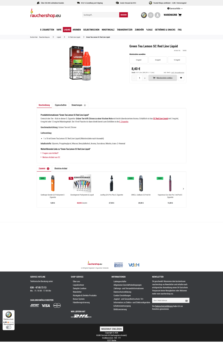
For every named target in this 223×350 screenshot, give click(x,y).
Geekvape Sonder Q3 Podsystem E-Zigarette (53, 196)
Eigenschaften (60, 105)
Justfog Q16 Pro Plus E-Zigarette (111, 195)
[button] (183, 188)
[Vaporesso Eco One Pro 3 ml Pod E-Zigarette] (170, 183)
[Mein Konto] (157, 15)
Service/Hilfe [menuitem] (175, 8)
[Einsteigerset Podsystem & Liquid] (82, 183)
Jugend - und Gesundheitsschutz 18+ (129, 298)
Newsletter (77, 291)
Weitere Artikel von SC (51, 157)
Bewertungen (78, 105)
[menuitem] (105, 14)
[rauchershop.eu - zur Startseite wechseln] (50, 13)
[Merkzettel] (151, 15)
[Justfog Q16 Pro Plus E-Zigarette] (111, 183)
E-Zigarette (123, 121)
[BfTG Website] (118, 264)
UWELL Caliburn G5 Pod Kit (140, 195)
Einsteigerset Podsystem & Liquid (82, 195)
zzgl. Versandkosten (177, 72)
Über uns (76, 281)
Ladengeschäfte (120, 281)
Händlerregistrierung (81, 302)
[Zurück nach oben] (95, 263)
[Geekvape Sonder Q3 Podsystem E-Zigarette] (52, 183)
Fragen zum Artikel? (50, 153)
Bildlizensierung (120, 309)
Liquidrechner (78, 284)
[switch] (8, 327)
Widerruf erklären (111, 328)
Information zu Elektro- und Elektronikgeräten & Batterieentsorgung (132, 304)
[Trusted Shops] (144, 15)
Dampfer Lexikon (79, 288)
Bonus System (79, 298)
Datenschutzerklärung (122, 291)
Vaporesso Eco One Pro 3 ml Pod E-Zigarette (170, 196)
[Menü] (13, 311)
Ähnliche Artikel (60, 168)
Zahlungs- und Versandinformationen (129, 288)
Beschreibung (44, 105)
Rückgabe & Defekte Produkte (85, 295)
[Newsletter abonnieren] (185, 300)
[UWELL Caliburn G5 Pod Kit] (141, 183)
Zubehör (43, 168)
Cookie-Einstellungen (122, 295)
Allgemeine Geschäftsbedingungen (128, 284)
